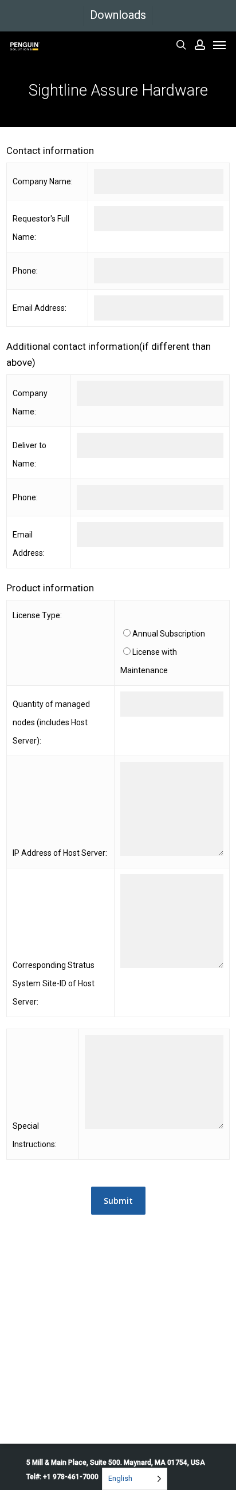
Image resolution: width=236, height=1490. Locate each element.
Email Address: (39, 308)
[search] (181, 44)
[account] (200, 44)
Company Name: (43, 181)
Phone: (25, 270)
